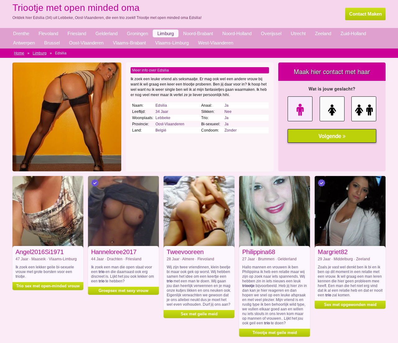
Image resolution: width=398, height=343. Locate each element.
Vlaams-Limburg (172, 42)
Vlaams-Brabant (129, 42)
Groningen (137, 33)
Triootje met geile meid (274, 332)
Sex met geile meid (199, 314)
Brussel (52, 42)
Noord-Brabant (198, 33)
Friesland (76, 33)
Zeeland (323, 33)
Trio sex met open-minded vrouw (48, 286)
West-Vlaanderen (215, 42)
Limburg (165, 33)
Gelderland (106, 33)
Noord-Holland (237, 33)
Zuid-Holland (353, 33)
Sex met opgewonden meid (350, 304)
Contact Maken (365, 13)
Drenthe (21, 33)
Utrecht (298, 33)
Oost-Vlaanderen (86, 42)
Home (19, 53)
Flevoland (48, 33)
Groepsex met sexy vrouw (123, 290)
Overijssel (271, 33)
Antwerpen (24, 42)
